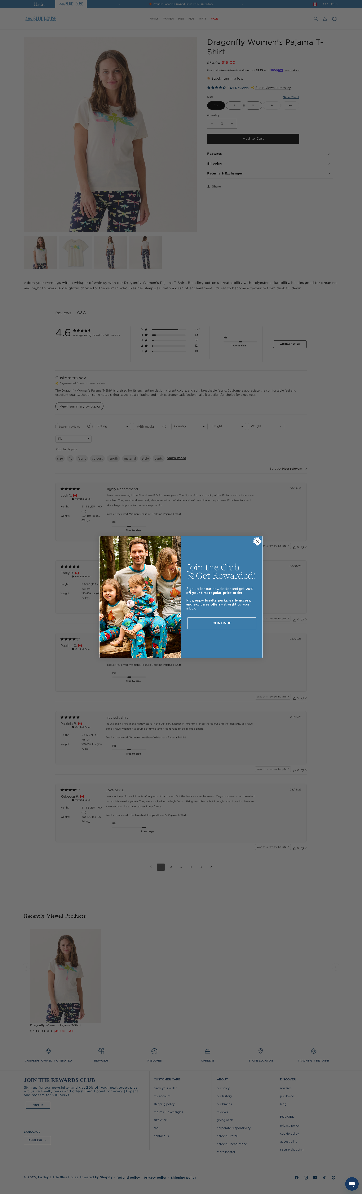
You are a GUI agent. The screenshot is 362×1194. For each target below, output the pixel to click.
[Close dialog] (257, 541)
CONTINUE (221, 623)
